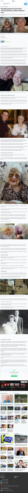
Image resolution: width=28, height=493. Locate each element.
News (1, 6)
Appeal (15, 477)
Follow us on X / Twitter (5, 479)
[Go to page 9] (16, 389)
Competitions (16, 476)
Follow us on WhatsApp (5, 482)
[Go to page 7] (15, 389)
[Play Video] (14, 25)
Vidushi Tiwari (3, 36)
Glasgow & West (5, 6)
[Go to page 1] (11, 389)
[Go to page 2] (12, 389)
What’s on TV (3, 477)
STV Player (2, 476)
